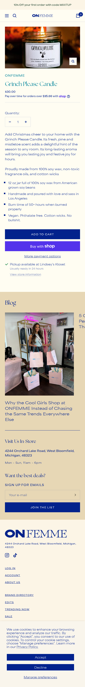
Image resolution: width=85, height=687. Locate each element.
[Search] (15, 16)
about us (12, 582)
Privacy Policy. (27, 646)
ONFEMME (15, 75)
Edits (9, 602)
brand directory (19, 595)
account (12, 575)
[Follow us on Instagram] (7, 555)
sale (8, 616)
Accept (40, 657)
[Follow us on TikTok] (15, 555)
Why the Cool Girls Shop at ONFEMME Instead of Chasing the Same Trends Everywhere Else (38, 410)
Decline (40, 667)
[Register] (75, 495)
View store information (25, 274)
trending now (17, 609)
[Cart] (78, 16)
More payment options (42, 256)
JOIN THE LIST (42, 507)
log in (10, 568)
